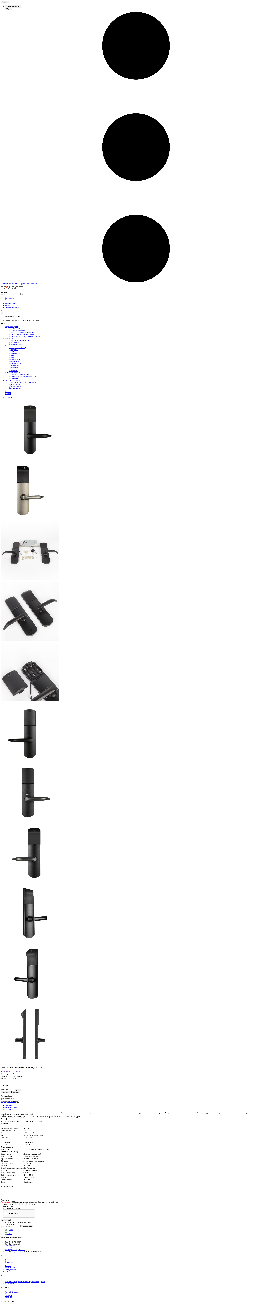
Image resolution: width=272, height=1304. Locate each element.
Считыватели (14, 365)
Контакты (34, 284)
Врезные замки (14, 384)
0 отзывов (4, 1072)
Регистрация (9, 305)
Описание (8, 1105)
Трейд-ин (8, 1271)
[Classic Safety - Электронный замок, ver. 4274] (30, 458)
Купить (17, 1090)
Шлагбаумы (13, 371)
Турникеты (13, 369)
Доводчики (13, 350)
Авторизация (10, 303)
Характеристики (11, 1107)
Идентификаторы (15, 353)
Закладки (8, 1296)
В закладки (5, 1092)
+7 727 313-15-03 (7, 397)
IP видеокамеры (15, 329)
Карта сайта (9, 1284)
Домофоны (9, 338)
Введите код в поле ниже (12, 1208)
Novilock (16, 1074)
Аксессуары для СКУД (17, 348)
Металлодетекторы (16, 363)
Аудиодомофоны (15, 342)
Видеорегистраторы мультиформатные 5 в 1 (25, 336)
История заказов (11, 1294)
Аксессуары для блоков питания (21, 374)
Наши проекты (12, 284)
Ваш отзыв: (5, 1200)
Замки (11, 352)
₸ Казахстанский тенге (13, 6)
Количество (5, 1090)
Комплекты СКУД (16, 359)
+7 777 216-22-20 (11, 1248)
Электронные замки (12, 380)
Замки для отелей (15, 388)
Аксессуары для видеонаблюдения (21, 332)
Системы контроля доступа (15, 346)
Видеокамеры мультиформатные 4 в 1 (23, 334)
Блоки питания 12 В (16, 378)
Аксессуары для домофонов (19, 340)
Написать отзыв (14, 1072)
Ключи (11, 355)
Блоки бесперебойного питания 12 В (22, 376)
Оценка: (4, 1204)
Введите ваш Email (8, 1224)
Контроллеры (14, 361)
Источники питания (12, 373)
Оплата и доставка (12, 1264)
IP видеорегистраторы (17, 330)
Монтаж (4, 284)
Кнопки (12, 357)
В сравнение (15, 1092)
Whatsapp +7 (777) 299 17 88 (15, 1250)
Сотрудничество (24, 284)
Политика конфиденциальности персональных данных (25, 1282)
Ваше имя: (4, 1191)
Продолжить (6, 1220)
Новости (8, 392)
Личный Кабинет (11, 1292)
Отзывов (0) (9, 1109)
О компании (9, 1262)
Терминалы (13, 367)
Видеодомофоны (15, 344)
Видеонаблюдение (11, 327)
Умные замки (14, 390)
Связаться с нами (11, 1280)
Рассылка (8, 1298)
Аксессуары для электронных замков (22, 382)
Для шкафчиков (15, 386)
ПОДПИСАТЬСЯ (27, 1226)
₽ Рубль (8, 9)
